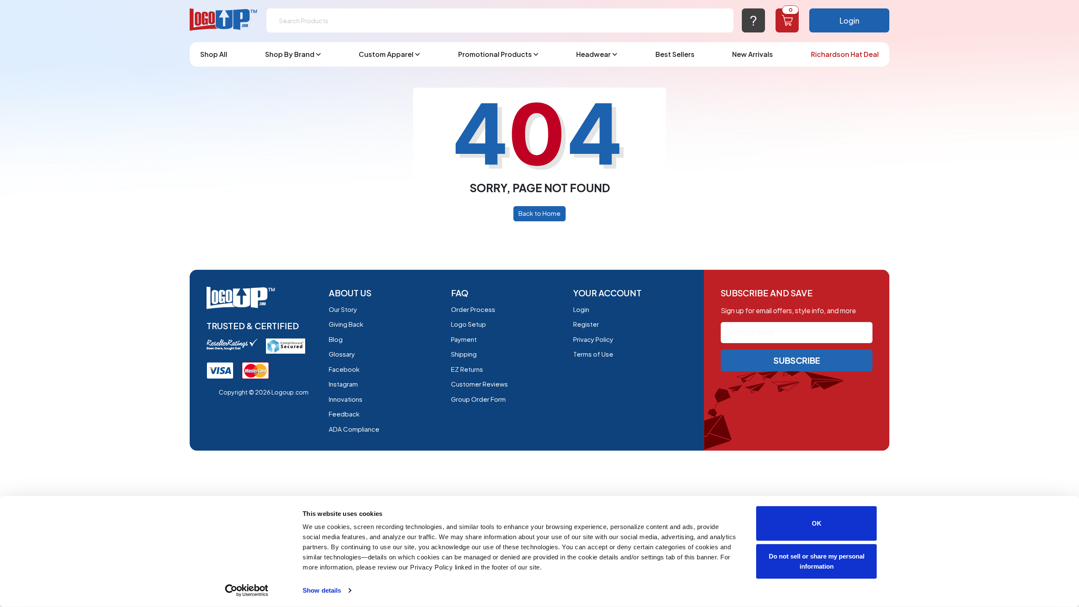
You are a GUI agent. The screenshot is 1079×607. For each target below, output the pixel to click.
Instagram (343, 384)
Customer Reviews (479, 384)
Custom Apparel (386, 54)
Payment (464, 339)
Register (586, 324)
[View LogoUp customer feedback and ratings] (232, 343)
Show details (322, 590)
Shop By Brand (289, 54)
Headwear (593, 54)
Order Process (473, 309)
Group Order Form (478, 399)
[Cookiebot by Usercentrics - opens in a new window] (247, 590)
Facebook (344, 369)
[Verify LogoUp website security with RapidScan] (285, 345)
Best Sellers (675, 54)
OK (816, 523)
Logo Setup (468, 324)
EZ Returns (467, 369)
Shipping (464, 354)
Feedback (344, 414)
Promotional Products (495, 54)
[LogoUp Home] (224, 20)
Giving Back (346, 324)
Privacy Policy (593, 339)
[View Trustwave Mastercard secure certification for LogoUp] (255, 370)
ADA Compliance (354, 429)
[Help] (753, 20)
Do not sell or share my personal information (816, 560)
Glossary (342, 354)
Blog (336, 339)
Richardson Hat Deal (845, 54)
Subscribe (796, 360)
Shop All (213, 54)
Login (849, 20)
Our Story (343, 309)
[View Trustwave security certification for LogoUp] (220, 370)
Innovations (345, 399)
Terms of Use (593, 354)
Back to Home (539, 213)
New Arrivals (752, 54)
